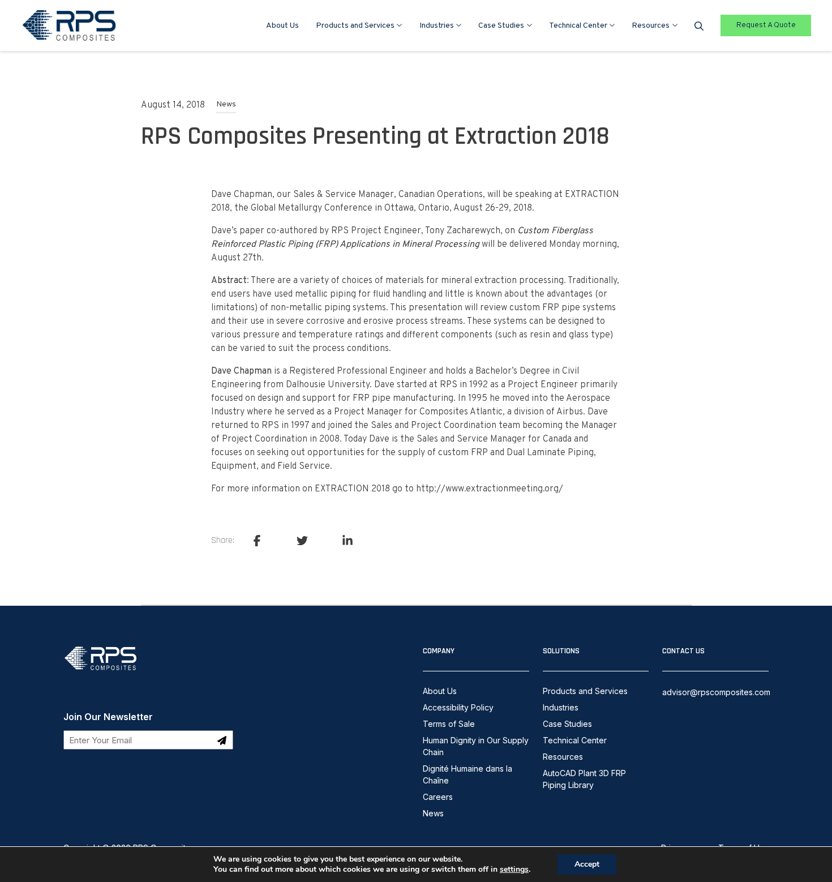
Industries (436, 26)
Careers (438, 797)
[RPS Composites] (100, 672)
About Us (282, 26)
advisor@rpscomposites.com (716, 692)
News (226, 104)
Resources (651, 26)
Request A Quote (766, 25)
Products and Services (355, 26)
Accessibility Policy (458, 707)
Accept (586, 864)
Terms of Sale (449, 724)
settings (514, 869)
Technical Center (578, 26)
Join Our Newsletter (108, 716)
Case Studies (501, 26)
